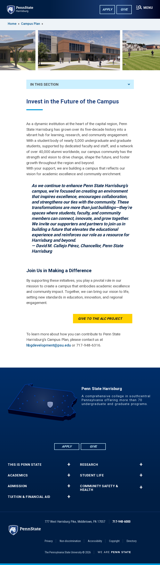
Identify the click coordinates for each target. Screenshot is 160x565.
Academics (18, 475)
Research (89, 464)
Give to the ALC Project (100, 319)
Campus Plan (30, 24)
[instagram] (100, 432)
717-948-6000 (121, 521)
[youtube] (90, 432)
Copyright (114, 541)
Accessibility (95, 541)
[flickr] (80, 432)
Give (124, 9)
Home (12, 24)
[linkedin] (70, 432)
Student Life (92, 475)
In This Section (44, 84)
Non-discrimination (70, 541)
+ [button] (68, 464)
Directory (132, 541)
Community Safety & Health (99, 488)
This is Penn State (25, 464)
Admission (17, 486)
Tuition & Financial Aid (29, 497)
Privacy (49, 541)
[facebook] (59, 432)
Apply (107, 9)
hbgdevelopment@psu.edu (48, 345)
